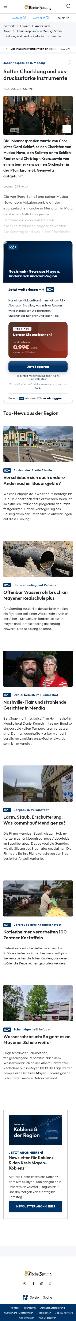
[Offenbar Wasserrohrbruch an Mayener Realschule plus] (38, 558)
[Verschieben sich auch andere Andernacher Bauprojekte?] (38, 444)
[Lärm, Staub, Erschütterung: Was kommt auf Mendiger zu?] (38, 783)
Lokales (25, 26)
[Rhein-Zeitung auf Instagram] (42, 1284)
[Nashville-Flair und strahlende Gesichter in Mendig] (38, 668)
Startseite (9, 26)
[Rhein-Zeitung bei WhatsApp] (25, 1284)
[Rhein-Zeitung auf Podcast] (50, 1284)
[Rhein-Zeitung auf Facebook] (33, 1284)
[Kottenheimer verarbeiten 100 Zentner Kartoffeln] (38, 898)
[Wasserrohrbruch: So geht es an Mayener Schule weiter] (38, 1003)
